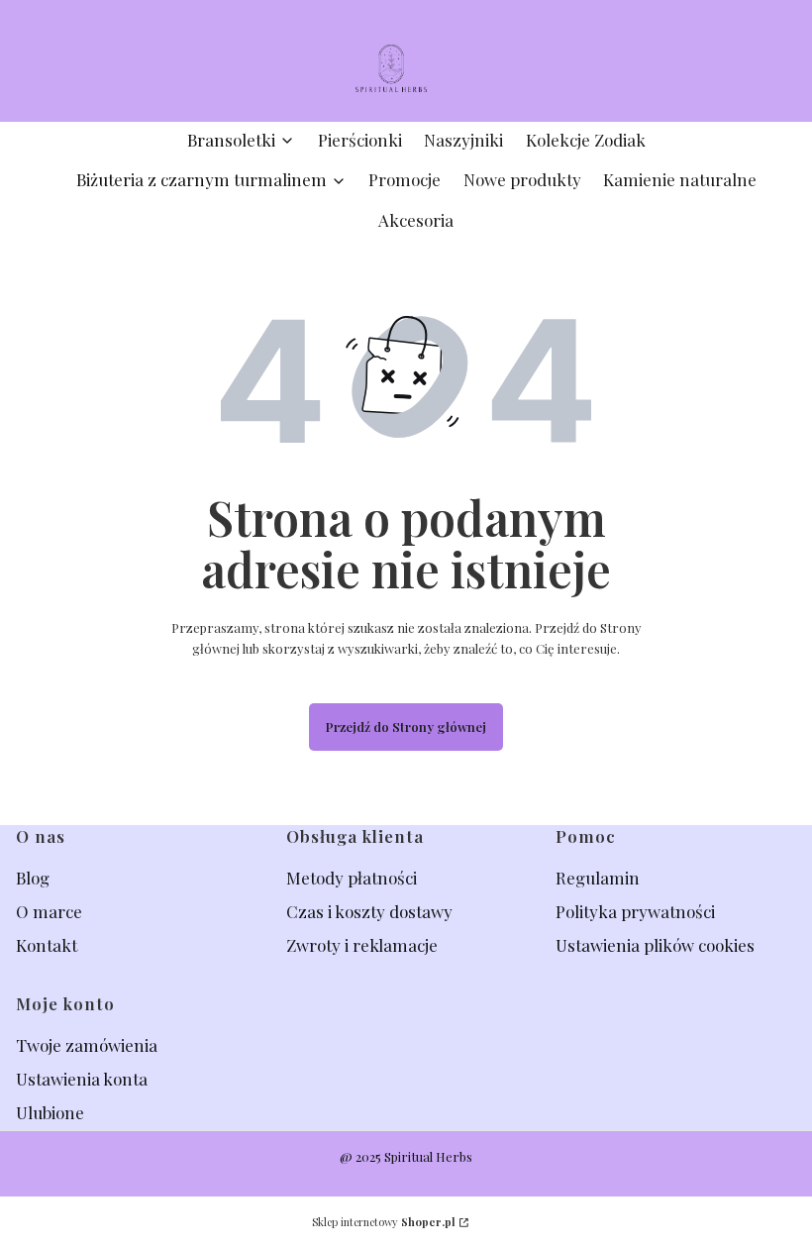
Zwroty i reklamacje (362, 945)
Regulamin (598, 877)
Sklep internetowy (384, 1221)
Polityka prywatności (635, 911)
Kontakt (46, 945)
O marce (49, 911)
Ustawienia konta (82, 1079)
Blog (34, 877)
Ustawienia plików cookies (657, 945)
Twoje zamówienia (86, 1045)
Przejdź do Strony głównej (406, 726)
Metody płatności (351, 877)
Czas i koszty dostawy (369, 911)
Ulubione (50, 1112)
